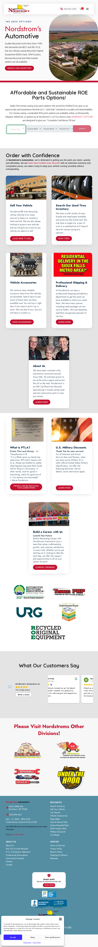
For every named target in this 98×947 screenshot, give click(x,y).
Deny (33, 937)
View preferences (52, 937)
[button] (60, 919)
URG (69, 927)
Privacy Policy (37, 943)
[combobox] (16, 129)
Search (82, 129)
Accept (13, 937)
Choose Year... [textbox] (15, 129)
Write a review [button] (24, 694)
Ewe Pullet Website (17, 834)
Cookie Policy (27, 943)
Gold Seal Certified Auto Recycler (44, 163)
